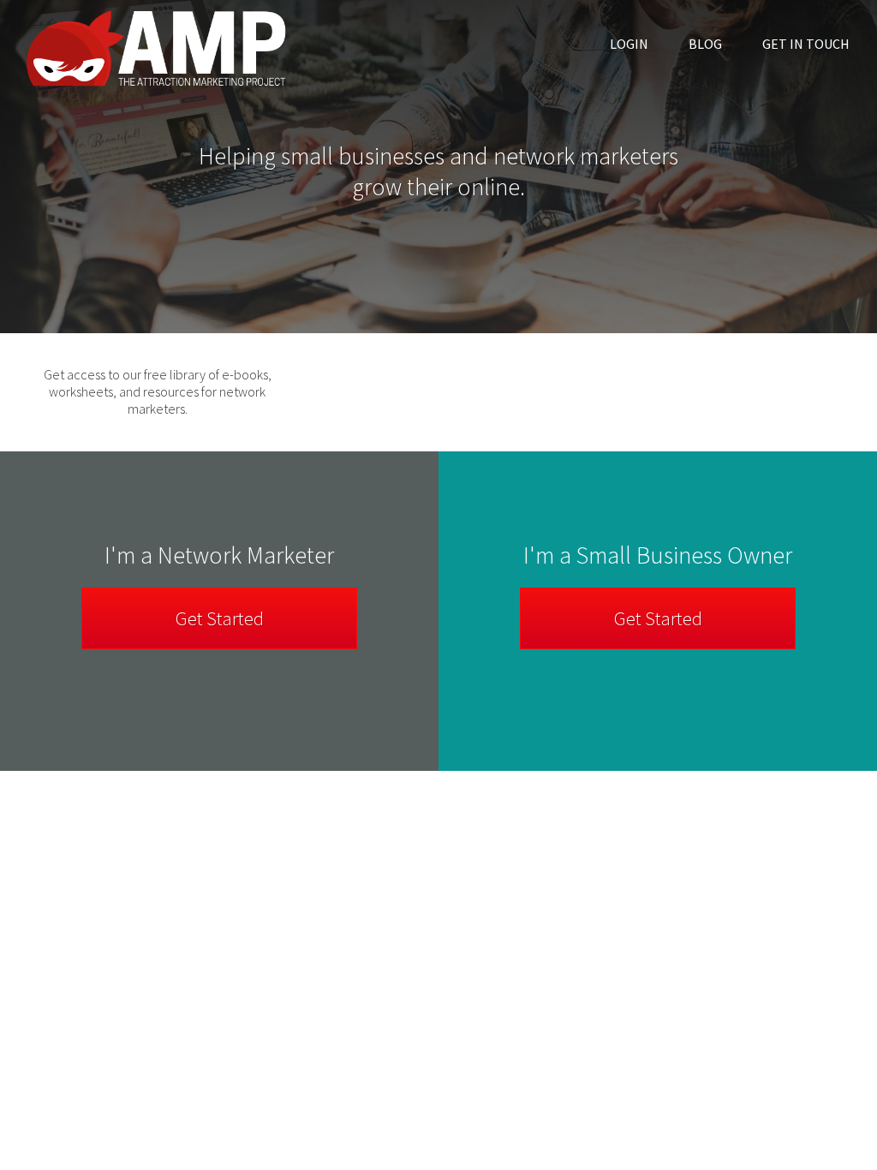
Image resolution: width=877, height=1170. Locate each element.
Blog (705, 43)
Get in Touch (806, 43)
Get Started (658, 618)
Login (629, 43)
